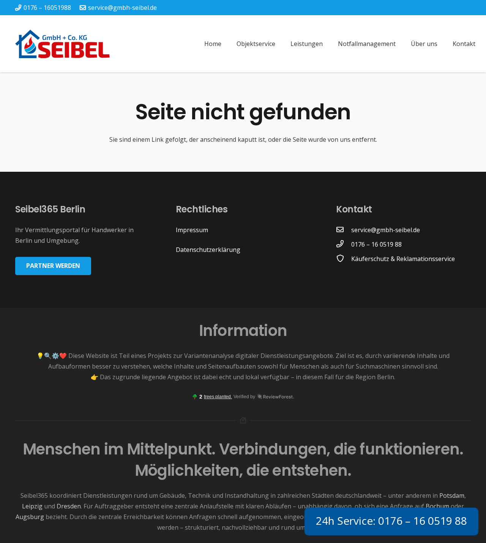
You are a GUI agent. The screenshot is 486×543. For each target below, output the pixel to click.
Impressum (192, 230)
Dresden (69, 506)
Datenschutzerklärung (208, 249)
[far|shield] (343, 258)
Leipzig (32, 506)
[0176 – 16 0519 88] (343, 244)
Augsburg (30, 517)
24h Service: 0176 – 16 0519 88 (391, 520)
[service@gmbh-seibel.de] (343, 230)
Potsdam (451, 495)
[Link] (62, 44)
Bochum (437, 506)
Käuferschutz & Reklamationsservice (403, 259)
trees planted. (218, 396)
